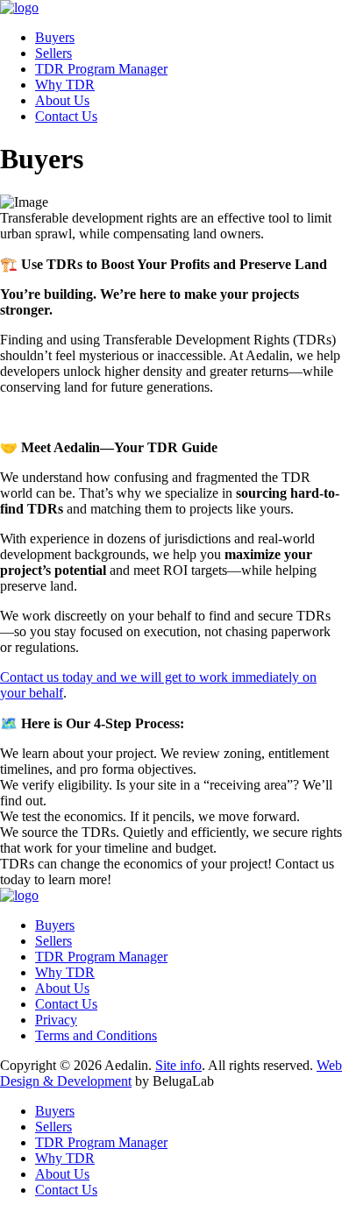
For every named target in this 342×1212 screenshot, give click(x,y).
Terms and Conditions (96, 1035)
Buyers (55, 37)
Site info (178, 1065)
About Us (62, 100)
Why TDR (65, 84)
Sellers (53, 53)
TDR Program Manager (101, 68)
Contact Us (66, 116)
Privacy (56, 1019)
